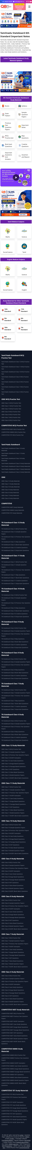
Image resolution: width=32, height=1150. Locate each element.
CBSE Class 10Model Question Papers (12, 850)
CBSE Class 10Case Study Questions (12, 836)
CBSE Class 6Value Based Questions (12, 999)
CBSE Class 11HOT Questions (10, 807)
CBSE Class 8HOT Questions (10, 920)
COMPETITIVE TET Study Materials (11, 513)
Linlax (21, 1135)
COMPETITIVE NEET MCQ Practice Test (13, 429)
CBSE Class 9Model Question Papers (12, 888)
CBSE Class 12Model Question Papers (12, 775)
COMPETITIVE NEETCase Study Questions (14, 1024)
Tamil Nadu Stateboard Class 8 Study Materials (15, 466)
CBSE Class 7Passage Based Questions (13, 955)
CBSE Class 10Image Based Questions (13, 839)
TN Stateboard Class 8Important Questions (14, 678)
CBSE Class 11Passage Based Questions (13, 804)
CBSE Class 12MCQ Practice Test (11, 749)
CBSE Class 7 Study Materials (10, 495)
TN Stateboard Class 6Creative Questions (14, 737)
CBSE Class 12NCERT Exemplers (11, 758)
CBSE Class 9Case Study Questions (12, 874)
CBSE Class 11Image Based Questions (13, 801)
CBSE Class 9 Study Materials (10, 490)
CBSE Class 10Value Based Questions (12, 848)
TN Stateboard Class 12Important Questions (15, 550)
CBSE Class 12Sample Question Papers (13, 752)
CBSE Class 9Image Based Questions (12, 877)
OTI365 (12, 1138)
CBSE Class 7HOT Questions (10, 958)
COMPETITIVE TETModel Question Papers (14, 1119)
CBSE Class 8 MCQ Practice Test (10, 414)
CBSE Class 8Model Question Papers (12, 926)
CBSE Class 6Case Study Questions (12, 987)
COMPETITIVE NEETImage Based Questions (14, 1027)
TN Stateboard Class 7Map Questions (12, 701)
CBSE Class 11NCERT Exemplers (11, 795)
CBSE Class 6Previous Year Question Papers (14, 981)
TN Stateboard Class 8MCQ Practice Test (13, 659)
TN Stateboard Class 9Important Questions (14, 647)
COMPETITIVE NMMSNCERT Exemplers (13, 1063)
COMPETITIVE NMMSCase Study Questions (14, 1066)
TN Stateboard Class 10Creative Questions (14, 614)
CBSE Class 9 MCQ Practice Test (10, 412)
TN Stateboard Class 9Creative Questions (14, 644)
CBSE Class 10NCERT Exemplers (11, 833)
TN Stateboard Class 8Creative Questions (14, 675)
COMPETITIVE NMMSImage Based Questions (15, 1069)
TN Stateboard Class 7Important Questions (14, 709)
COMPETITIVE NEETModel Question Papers (14, 1038)
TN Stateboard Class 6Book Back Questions (14, 734)
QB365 (27, 1137)
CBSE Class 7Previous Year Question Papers (14, 944)
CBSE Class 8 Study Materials (10, 492)
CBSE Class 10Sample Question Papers (13, 827)
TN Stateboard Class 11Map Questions (13, 575)
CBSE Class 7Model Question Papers (12, 964)
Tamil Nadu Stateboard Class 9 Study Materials (15, 463)
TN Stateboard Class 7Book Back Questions (14, 703)
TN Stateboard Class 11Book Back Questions (15, 578)
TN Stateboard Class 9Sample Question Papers (15, 631)
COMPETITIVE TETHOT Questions (11, 1114)
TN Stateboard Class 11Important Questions (15, 583)
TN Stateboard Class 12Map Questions (13, 542)
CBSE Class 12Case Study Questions (12, 761)
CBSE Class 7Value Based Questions (12, 961)
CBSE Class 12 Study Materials (10, 481)
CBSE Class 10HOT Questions (10, 845)
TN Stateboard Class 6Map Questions (12, 731)
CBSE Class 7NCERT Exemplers (10, 946)
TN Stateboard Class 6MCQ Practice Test (13, 721)
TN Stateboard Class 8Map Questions (12, 670)
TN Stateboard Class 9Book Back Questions (14, 642)
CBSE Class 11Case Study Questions (12, 798)
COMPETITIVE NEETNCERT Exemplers (12, 1021)
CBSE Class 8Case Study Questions (12, 912)
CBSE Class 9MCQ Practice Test (10, 862)
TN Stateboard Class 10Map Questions (13, 608)
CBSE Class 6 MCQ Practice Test (10, 420)
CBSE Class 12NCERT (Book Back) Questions (14, 778)
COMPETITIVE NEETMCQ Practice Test (13, 1013)
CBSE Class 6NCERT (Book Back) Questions (14, 1004)
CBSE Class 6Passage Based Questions (13, 993)
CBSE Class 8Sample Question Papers (12, 903)
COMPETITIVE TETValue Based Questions (13, 1116)
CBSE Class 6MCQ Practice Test (10, 976)
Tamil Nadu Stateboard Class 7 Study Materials (15, 469)
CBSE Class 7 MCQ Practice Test (10, 417)
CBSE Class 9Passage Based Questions (13, 880)
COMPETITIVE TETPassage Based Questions (14, 1111)
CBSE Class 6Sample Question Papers (12, 978)
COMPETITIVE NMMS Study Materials (12, 510)
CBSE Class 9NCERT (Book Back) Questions (14, 891)
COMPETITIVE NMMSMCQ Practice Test (13, 1055)
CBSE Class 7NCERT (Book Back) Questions (14, 967)
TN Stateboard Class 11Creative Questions (14, 580)
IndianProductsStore (22, 1142)
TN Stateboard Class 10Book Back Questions (15, 611)
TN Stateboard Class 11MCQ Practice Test (14, 562)
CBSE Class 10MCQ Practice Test (11, 825)
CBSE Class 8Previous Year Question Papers (14, 906)
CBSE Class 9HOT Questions (10, 882)
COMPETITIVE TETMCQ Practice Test (12, 1094)
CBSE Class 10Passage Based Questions (13, 842)
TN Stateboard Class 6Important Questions (14, 740)
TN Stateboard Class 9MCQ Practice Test (13, 628)
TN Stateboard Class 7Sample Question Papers (15, 693)
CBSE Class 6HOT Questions (10, 996)
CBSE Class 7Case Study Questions (12, 949)
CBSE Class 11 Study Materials (10, 484)
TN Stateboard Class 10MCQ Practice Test (14, 595)
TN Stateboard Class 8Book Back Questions (14, 672)
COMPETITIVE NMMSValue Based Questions (14, 1077)
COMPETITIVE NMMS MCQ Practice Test (13, 432)
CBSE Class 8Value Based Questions (12, 923)
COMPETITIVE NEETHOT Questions (12, 1033)
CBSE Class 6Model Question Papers (12, 1001)
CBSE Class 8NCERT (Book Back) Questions (14, 929)
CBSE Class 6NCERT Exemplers (10, 984)
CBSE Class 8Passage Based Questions (13, 917)
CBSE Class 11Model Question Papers (12, 813)
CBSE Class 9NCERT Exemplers (10, 871)
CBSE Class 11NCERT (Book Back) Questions (14, 816)
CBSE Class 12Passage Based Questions (13, 766)
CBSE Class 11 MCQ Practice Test (11, 406)
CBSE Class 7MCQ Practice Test (10, 938)
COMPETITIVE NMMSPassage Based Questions (15, 1072)
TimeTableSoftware (7, 1140)
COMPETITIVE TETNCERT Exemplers (12, 1102)
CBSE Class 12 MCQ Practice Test (11, 403)
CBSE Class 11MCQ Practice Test (11, 787)
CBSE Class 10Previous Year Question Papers (15, 830)
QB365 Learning (13, 1144)
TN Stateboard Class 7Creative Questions (14, 706)
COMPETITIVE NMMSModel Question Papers (15, 1080)
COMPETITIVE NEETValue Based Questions (14, 1036)
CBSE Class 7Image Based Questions (12, 952)
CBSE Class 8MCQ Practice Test (10, 900)
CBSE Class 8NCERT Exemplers (10, 909)
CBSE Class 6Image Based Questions (12, 990)
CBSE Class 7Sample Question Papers (12, 941)
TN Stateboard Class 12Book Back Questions (15, 545)
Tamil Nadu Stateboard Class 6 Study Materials (15, 472)
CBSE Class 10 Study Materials (10, 487)
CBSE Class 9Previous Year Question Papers (14, 868)
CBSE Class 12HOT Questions (10, 769)
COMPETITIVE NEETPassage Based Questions (15, 1030)
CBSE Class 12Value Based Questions (12, 772)
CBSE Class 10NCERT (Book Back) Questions (14, 853)
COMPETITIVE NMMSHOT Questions (12, 1074)
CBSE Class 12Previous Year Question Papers (15, 755)
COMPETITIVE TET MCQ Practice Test (12, 435)
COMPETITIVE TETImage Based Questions (14, 1108)
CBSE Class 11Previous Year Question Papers (15, 793)
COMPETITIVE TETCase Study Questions (13, 1105)
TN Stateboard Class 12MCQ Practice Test (14, 529)
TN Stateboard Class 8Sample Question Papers (15, 662)
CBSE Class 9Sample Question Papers (12, 865)
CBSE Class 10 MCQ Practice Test (11, 409)
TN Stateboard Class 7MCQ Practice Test (13, 690)
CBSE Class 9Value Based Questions (12, 885)
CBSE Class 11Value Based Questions (12, 810)
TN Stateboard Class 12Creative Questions (14, 547)
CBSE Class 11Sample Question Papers (13, 790)
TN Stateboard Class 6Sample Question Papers (15, 724)
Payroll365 (27, 1140)
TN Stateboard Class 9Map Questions (12, 639)
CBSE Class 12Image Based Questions (13, 763)
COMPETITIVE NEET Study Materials (12, 507)
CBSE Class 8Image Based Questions (12, 914)
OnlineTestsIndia (24, 1147)
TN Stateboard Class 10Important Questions (15, 616)
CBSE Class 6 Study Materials (10, 498)
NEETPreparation (7, 1146)
